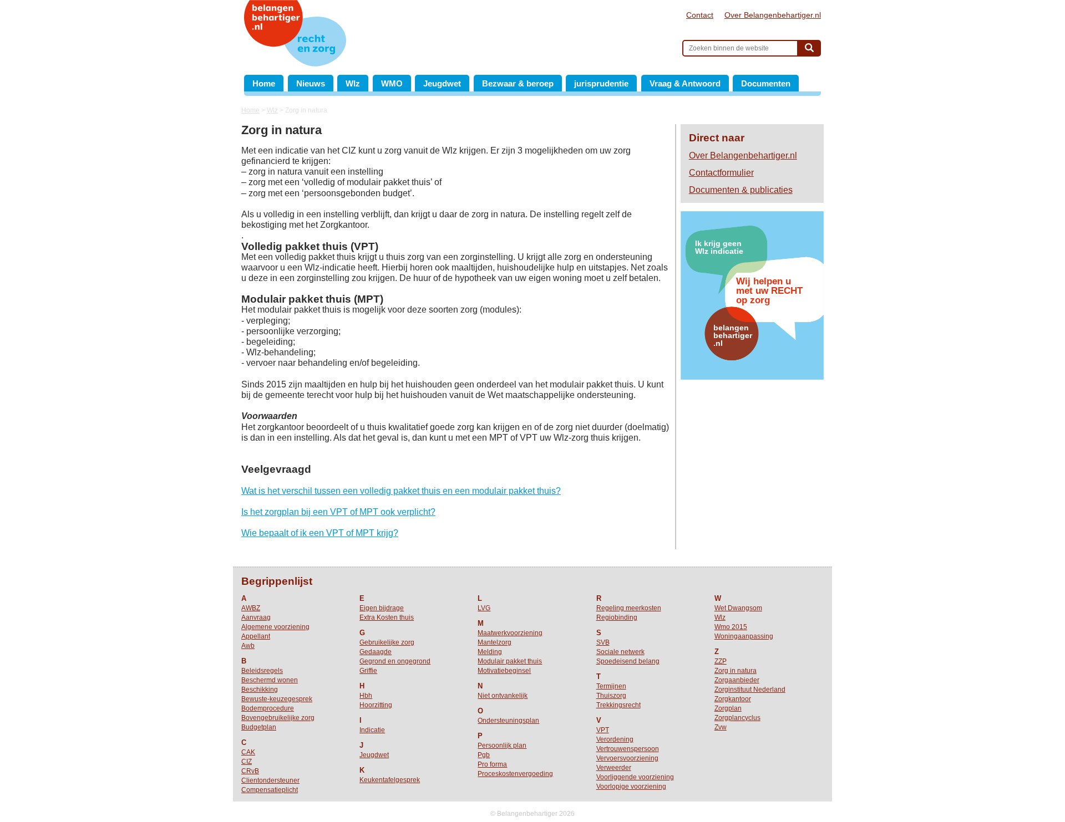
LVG (484, 608)
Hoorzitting (375, 705)
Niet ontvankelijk (503, 696)
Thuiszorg (611, 696)
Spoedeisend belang (628, 661)
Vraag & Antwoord (685, 83)
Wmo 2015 (730, 627)
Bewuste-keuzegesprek (276, 699)
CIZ (246, 761)
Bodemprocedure (267, 708)
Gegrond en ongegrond (394, 661)
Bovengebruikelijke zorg (278, 718)
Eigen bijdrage (381, 608)
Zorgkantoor (732, 699)
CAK (248, 752)
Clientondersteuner (270, 780)
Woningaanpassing (743, 636)
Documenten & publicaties (741, 190)
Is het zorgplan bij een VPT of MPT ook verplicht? (338, 512)
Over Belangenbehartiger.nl (772, 15)
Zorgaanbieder (736, 680)
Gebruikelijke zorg (386, 642)
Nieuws (310, 83)
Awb (248, 646)
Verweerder (613, 768)
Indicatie (372, 730)
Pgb (484, 755)
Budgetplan (258, 727)
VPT (602, 730)
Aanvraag (256, 617)
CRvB (250, 771)
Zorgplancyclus (737, 718)
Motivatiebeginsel (504, 671)
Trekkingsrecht (618, 705)
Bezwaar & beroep (518, 83)
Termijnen (611, 686)
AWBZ (250, 608)
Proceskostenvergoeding (515, 774)
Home (263, 83)
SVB (603, 642)
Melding (490, 652)
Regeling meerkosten (628, 608)
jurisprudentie (601, 83)
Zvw (720, 727)
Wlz (353, 83)
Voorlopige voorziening (631, 786)
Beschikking (259, 689)
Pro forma (492, 764)
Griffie (368, 671)
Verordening (614, 739)
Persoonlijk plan (502, 745)
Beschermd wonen (269, 680)
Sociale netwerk (620, 652)
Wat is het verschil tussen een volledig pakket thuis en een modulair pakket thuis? (401, 491)
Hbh (365, 696)
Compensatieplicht (269, 790)
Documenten (765, 83)
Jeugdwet (442, 83)
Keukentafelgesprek (389, 780)
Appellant (255, 636)
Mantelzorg (494, 642)
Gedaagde (375, 652)
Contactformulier (721, 172)
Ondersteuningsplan (508, 720)
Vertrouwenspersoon (627, 749)
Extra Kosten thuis (386, 617)
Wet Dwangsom (738, 608)
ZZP (720, 661)
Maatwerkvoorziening (510, 633)
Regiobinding (616, 617)
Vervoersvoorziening (627, 758)
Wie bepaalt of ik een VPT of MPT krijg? (319, 533)
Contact (699, 15)
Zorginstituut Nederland (749, 689)
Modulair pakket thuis (510, 661)
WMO (392, 83)
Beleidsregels (262, 671)
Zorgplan (728, 708)
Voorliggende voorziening (635, 777)
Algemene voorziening (275, 627)
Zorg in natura (735, 671)
